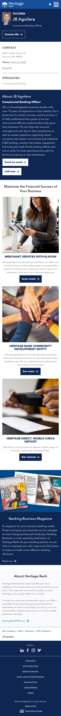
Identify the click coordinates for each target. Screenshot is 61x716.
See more (29, 371)
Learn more (29, 279)
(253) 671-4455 (18, 62)
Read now (7, 561)
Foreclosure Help (30, 682)
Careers (30, 693)
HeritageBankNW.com (13, 620)
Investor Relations (30, 687)
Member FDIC (30, 706)
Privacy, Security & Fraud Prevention (30, 677)
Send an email (13, 162)
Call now (10, 171)
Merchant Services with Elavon (30, 257)
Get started (29, 457)
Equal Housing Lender (33, 711)
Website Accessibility (30, 671)
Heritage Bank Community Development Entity (30, 347)
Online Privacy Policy (30, 666)
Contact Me (12, 34)
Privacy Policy (31, 660)
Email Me (7, 67)
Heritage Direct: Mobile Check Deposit (31, 440)
